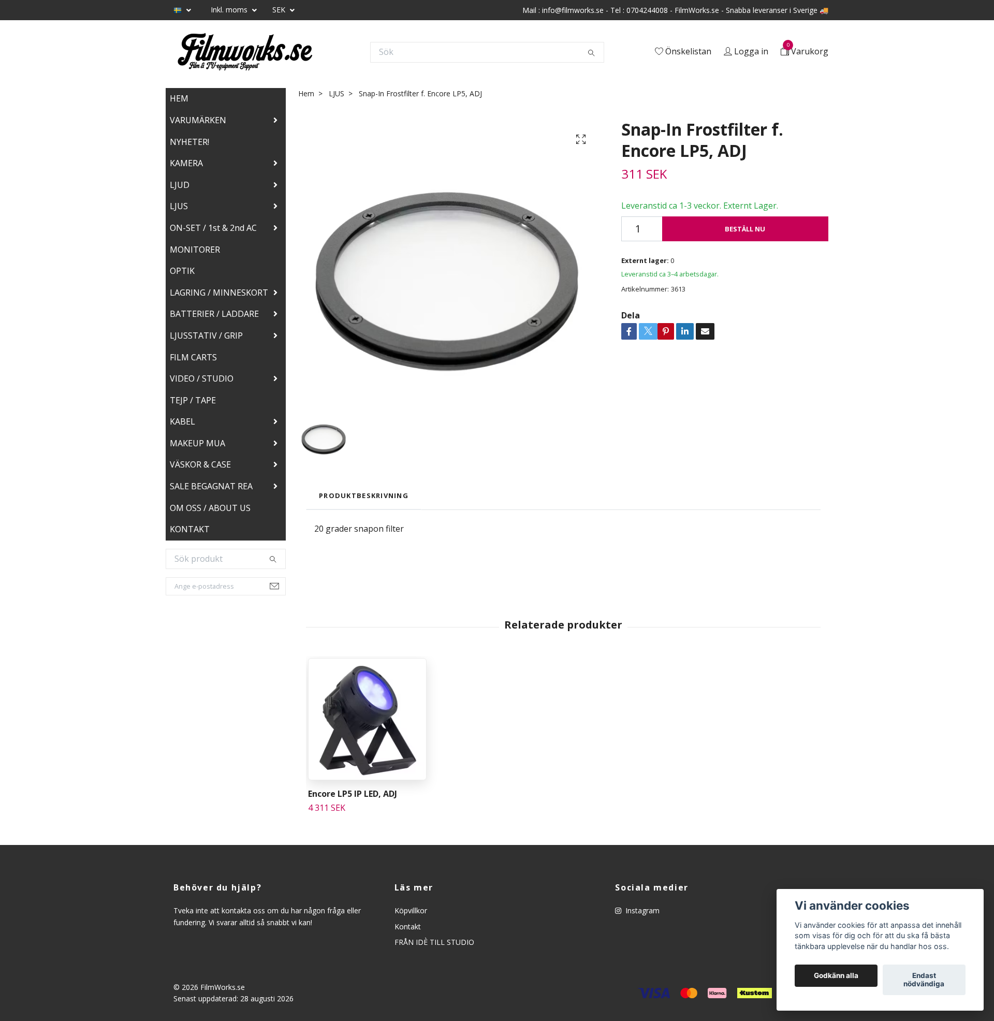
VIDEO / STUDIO (201, 381)
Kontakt (407, 929)
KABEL (182, 424)
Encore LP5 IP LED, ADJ (352, 796)
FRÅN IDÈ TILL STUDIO (434, 945)
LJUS (179, 208)
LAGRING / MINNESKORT (219, 295)
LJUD (179, 187)
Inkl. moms (230, 9)
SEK (279, 9)
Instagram (641, 913)
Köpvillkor (410, 913)
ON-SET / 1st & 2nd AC (213, 230)
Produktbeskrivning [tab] (363, 498)
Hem (306, 96)
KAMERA (186, 165)
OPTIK (182, 273)
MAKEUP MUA (197, 445)
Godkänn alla (836, 976)
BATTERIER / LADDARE (214, 316)
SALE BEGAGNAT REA (211, 488)
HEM (179, 101)
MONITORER (195, 252)
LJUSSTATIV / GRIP (206, 338)
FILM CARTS (193, 360)
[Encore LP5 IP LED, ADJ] (367, 721)
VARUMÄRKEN (198, 122)
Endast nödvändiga (923, 980)
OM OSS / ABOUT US (210, 510)
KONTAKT (190, 531)
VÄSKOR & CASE (200, 467)
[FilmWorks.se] (248, 53)
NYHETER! (189, 144)
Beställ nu (745, 231)
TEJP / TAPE (193, 403)
